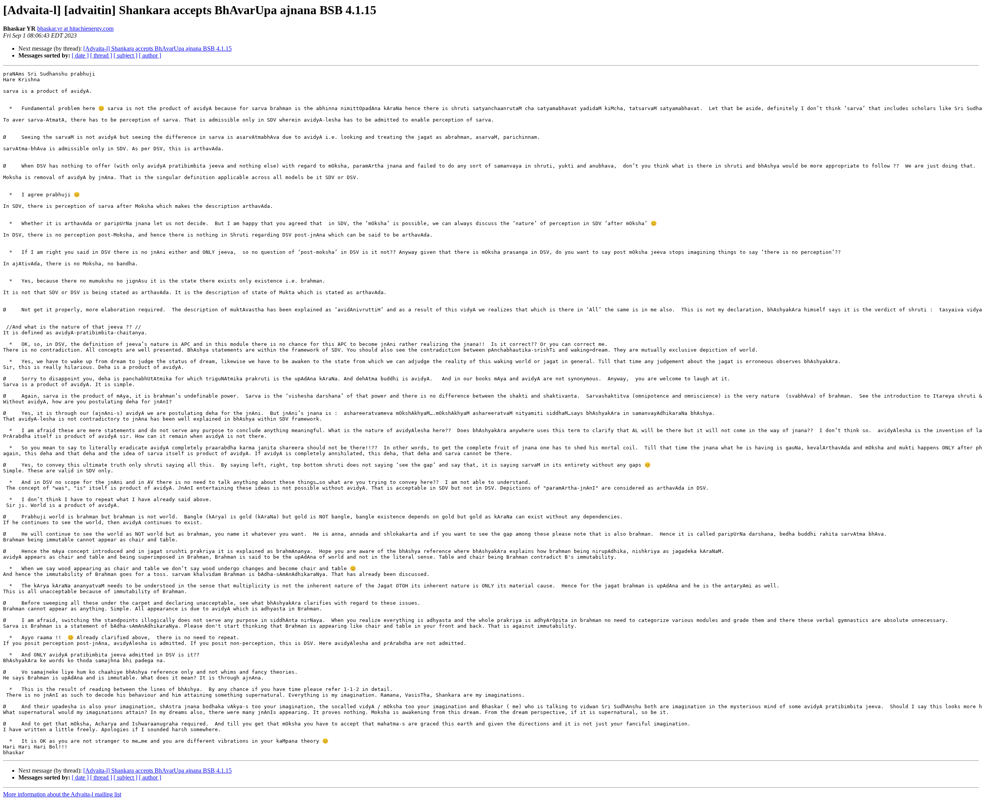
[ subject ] (125, 55)
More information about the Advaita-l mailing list (62, 794)
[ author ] (150, 55)
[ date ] (80, 55)
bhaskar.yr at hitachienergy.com (75, 28)
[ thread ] (101, 55)
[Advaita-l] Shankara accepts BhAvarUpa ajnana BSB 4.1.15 (157, 48)
